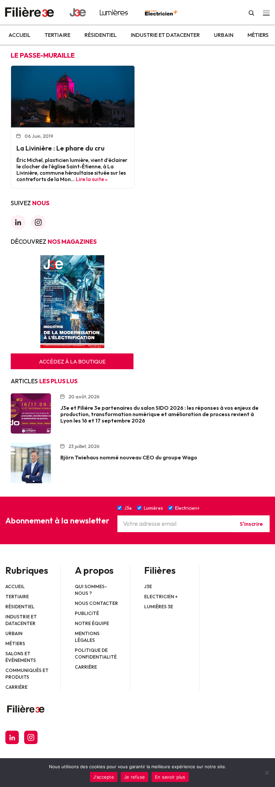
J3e (148, 586)
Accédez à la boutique (72, 361)
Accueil (19, 35)
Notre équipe (92, 623)
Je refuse (134, 777)
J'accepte (103, 777)
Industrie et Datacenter (165, 35)
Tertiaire (57, 35)
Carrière (16, 687)
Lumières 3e (158, 607)
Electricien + (161, 597)
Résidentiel (101, 35)
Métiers (258, 35)
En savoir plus (170, 777)
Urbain (223, 35)
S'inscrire (251, 523)
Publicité (87, 613)
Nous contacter (96, 603)
